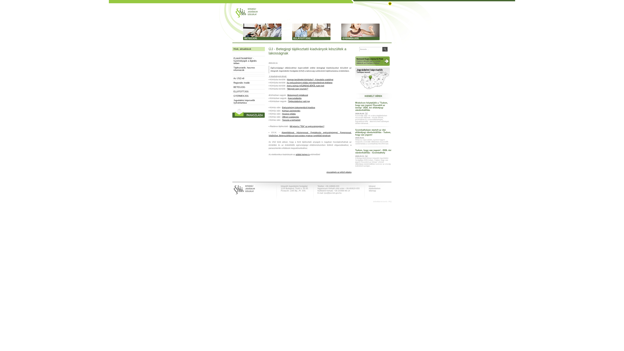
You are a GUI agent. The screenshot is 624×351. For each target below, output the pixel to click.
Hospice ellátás (289, 114)
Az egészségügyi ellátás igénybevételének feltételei (309, 83)
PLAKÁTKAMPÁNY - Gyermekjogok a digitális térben (245, 61)
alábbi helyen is (303, 154)
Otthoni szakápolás (290, 117)
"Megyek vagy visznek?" (297, 89)
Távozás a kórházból (291, 120)
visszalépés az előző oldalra (338, 172)
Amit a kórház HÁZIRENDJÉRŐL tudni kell (305, 86)
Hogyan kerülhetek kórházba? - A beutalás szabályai (310, 79)
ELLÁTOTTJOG (241, 91)
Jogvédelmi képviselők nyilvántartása (244, 101)
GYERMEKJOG (241, 96)
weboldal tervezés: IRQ (382, 201)
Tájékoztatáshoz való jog (299, 101)
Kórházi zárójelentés (291, 111)
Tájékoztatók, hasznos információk (244, 68)
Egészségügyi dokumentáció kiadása (298, 107)
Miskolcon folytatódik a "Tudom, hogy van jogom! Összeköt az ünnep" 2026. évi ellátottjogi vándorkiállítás (371, 106)
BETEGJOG (239, 87)
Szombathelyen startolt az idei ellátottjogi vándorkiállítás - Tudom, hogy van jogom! (373, 132)
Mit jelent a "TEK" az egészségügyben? (307, 126)
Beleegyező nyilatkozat (297, 95)
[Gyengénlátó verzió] (390, 3)
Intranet (372, 186)
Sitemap (372, 191)
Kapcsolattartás (295, 98)
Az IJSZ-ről (239, 78)
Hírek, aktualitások (242, 49)
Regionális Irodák (242, 83)
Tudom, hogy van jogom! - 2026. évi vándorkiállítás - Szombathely (373, 151)
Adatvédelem (374, 188)
